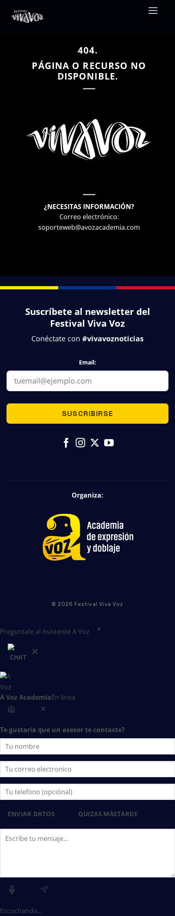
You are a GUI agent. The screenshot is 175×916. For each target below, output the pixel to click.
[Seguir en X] (94, 443)
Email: (87, 362)
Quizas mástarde (108, 814)
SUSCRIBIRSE (88, 413)
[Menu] (153, 13)
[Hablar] (12, 892)
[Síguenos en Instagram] (80, 443)
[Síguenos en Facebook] (66, 443)
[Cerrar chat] (43, 711)
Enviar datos (31, 814)
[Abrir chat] (24, 654)
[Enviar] (44, 892)
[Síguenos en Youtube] (109, 443)
